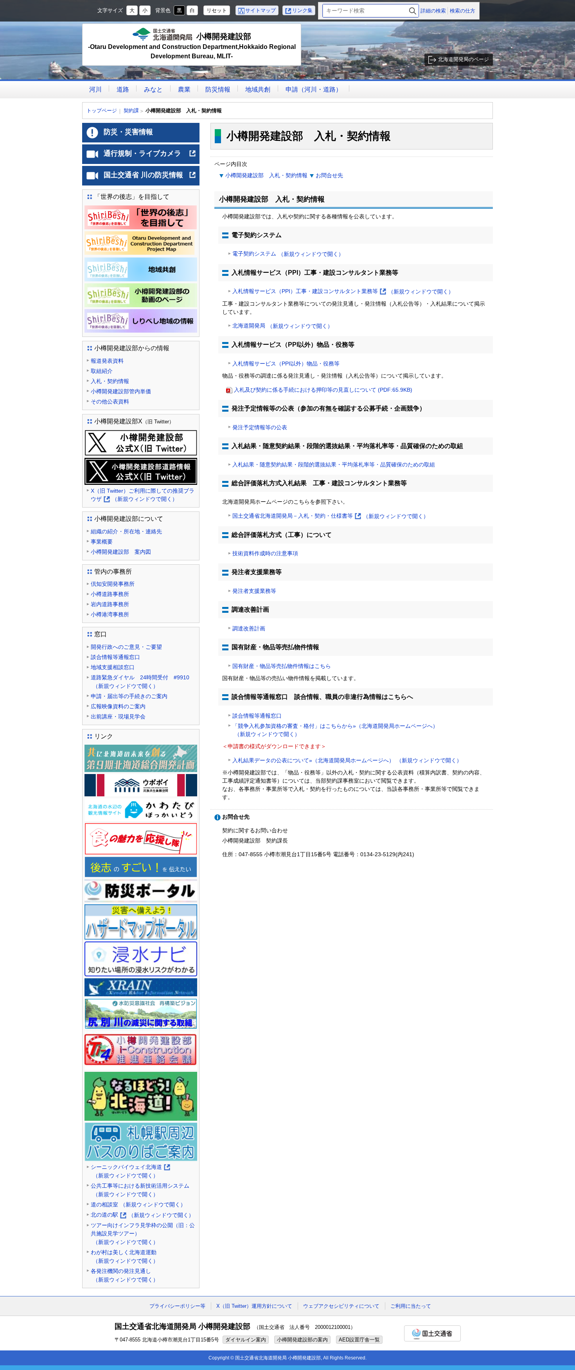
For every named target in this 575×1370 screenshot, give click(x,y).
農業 (184, 89)
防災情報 (217, 89)
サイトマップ (260, 10)
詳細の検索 (433, 11)
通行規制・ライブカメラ (150, 156)
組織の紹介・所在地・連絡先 (126, 531)
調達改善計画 (248, 628)
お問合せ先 (329, 175)
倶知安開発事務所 (113, 584)
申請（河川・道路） (314, 89)
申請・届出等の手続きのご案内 (129, 696)
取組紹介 (102, 371)
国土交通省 (432, 1333)
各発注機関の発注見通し (124, 1275)
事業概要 (102, 541)
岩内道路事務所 (110, 604)
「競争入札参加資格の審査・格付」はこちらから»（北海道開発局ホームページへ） (335, 730)
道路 (123, 89)
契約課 (131, 110)
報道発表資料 (107, 361)
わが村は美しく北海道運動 (124, 1256)
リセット (217, 10)
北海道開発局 (282, 325)
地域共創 (257, 89)
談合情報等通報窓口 (257, 716)
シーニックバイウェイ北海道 (130, 1172)
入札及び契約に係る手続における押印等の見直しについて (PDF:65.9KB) (323, 390)
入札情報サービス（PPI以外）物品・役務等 (286, 363)
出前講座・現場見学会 (118, 716)
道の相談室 (138, 1204)
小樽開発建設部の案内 (302, 1340)
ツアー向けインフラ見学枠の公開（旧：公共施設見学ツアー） (143, 1233)
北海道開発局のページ (463, 59)
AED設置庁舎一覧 (359, 1340)
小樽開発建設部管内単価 (121, 391)
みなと (153, 89)
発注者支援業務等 (254, 591)
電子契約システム (288, 253)
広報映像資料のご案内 (118, 706)
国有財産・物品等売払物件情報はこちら (281, 666)
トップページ (101, 110)
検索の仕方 (462, 11)
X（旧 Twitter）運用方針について (254, 1306)
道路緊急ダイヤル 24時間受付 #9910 (140, 681)
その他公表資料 (110, 401)
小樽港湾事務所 (110, 614)
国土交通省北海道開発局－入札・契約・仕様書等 (330, 516)
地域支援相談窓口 (113, 667)
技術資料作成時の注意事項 (265, 553)
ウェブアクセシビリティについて (341, 1306)
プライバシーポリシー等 (177, 1306)
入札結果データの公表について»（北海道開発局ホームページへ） (347, 760)
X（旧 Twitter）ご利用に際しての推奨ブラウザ (142, 496)
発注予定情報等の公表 (259, 427)
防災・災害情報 (128, 132)
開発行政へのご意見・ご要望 (126, 647)
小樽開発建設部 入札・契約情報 (266, 175)
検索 (413, 10)
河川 (95, 89)
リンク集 (302, 10)
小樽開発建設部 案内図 (121, 552)
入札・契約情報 (110, 381)
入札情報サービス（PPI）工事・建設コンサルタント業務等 (343, 292)
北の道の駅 (142, 1215)
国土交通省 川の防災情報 (150, 178)
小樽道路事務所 (110, 594)
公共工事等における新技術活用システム (140, 1190)
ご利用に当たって (410, 1306)
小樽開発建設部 (192, 45)
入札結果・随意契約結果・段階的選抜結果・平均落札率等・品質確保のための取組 (333, 464)
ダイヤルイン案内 (245, 1340)
